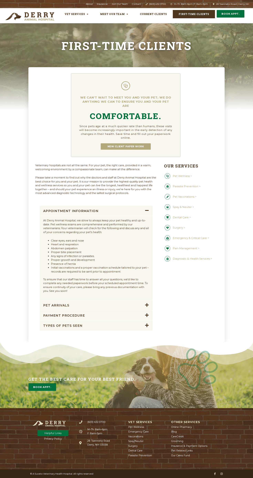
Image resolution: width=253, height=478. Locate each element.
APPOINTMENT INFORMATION (70, 211)
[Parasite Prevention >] (167, 186)
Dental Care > (182, 217)
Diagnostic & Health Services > (192, 258)
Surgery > (179, 227)
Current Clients (153, 14)
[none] (215, 473)
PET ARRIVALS (56, 305)
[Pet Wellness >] (167, 176)
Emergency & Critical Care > (191, 238)
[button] (96, 211)
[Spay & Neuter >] (167, 207)
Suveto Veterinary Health (49, 473)
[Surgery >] (167, 227)
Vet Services (75, 14)
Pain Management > (186, 248)
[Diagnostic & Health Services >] (167, 258)
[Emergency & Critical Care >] (167, 238)
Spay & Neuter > (183, 207)
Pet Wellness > (182, 176)
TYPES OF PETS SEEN (62, 326)
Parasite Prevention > (187, 186)
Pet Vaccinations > (185, 196)
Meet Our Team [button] (112, 14)
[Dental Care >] (167, 217)
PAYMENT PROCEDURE (64, 315)
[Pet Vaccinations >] (167, 196)
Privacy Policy (53, 438)
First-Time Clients (194, 14)
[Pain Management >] (167, 248)
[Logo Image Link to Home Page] (29, 16)
